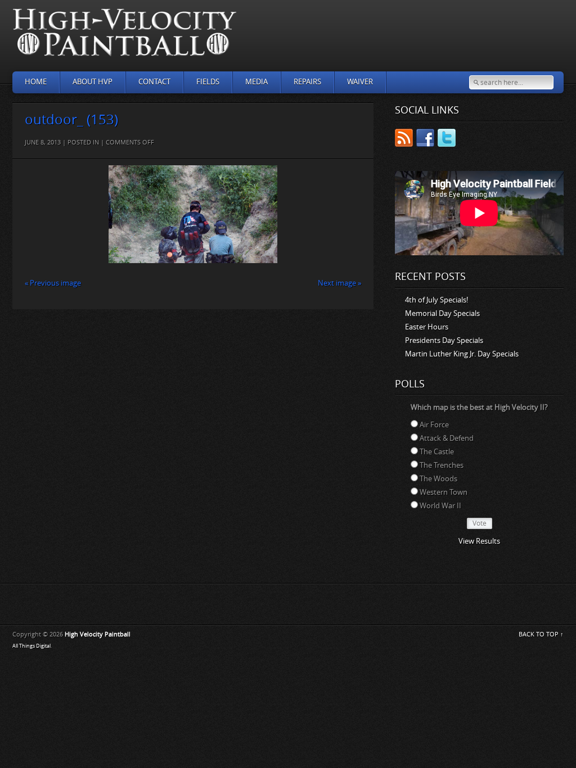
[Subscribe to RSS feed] (404, 140)
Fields (207, 82)
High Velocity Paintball (97, 634)
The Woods (438, 479)
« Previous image (53, 283)
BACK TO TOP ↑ (541, 634)
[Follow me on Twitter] (447, 140)
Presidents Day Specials (444, 340)
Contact (154, 82)
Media (256, 82)
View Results (479, 541)
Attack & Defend (447, 438)
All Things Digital (31, 646)
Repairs (307, 82)
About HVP (92, 82)
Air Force (434, 425)
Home (36, 82)
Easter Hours (426, 327)
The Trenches (442, 465)
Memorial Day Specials (442, 313)
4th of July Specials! (436, 300)
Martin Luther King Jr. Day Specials (462, 354)
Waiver (360, 82)
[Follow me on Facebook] (425, 140)
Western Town (443, 492)
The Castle (437, 452)
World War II (440, 506)
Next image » (339, 283)
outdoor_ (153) (71, 120)
